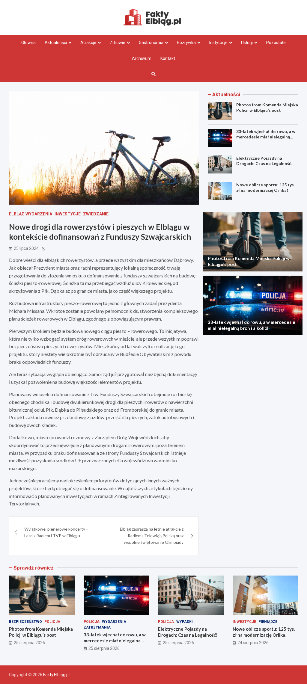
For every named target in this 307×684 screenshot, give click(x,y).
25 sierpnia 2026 (29, 642)
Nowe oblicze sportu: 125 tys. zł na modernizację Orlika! (265, 187)
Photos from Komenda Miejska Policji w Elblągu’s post (267, 107)
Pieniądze (267, 622)
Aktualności (56, 42)
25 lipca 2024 (26, 248)
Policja (52, 622)
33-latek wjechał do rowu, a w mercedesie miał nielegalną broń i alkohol (265, 137)
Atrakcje (88, 42)
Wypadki (184, 622)
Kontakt (167, 58)
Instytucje (218, 42)
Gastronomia (151, 42)
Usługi (247, 42)
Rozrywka (186, 42)
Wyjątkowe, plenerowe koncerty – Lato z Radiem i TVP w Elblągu (56, 532)
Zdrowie (117, 42)
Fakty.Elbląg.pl (56, 674)
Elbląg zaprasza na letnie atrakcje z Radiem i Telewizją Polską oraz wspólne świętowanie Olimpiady (151, 535)
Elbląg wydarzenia (30, 214)
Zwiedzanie (96, 214)
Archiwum (141, 58)
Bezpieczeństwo (25, 622)
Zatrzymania (97, 627)
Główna (28, 42)
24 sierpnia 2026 (253, 642)
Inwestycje (68, 214)
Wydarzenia (114, 622)
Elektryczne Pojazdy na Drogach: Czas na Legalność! (264, 160)
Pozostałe (276, 42)
